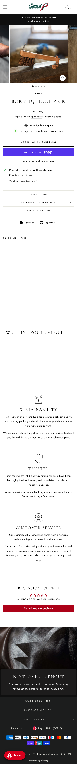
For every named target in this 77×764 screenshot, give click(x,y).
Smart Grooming (37, 700)
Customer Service (37, 710)
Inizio (37, 92)
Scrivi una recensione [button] (38, 608)
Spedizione (36, 116)
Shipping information (38, 202)
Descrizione (38, 194)
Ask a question (38, 210)
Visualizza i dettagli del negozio (23, 181)
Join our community (38, 719)
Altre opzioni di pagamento (38, 161)
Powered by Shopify (38, 760)
